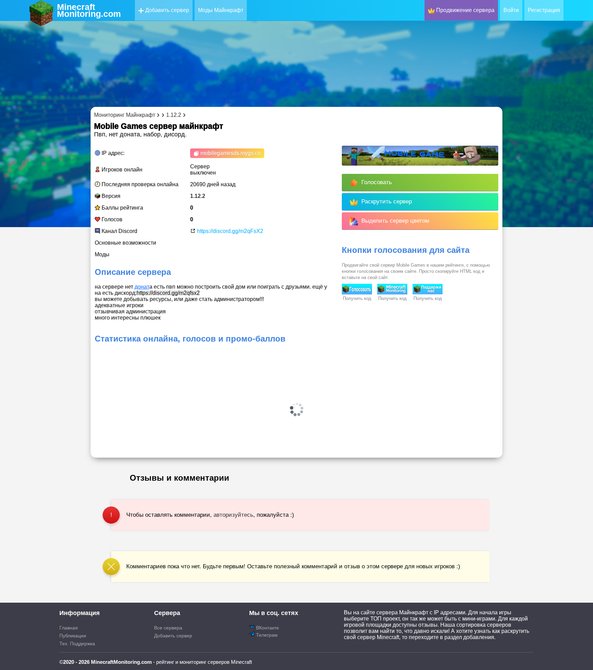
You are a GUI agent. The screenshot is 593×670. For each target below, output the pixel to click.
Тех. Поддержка (77, 643)
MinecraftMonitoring (89, 10)
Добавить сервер (166, 10)
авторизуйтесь (233, 515)
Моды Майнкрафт (220, 10)
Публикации (72, 635)
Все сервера (168, 627)
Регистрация (544, 10)
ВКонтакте (267, 627)
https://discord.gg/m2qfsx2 (168, 293)
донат (142, 287)
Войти (511, 10)
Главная (68, 627)
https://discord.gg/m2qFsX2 (229, 231)
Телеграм (266, 635)
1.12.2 (197, 196)
